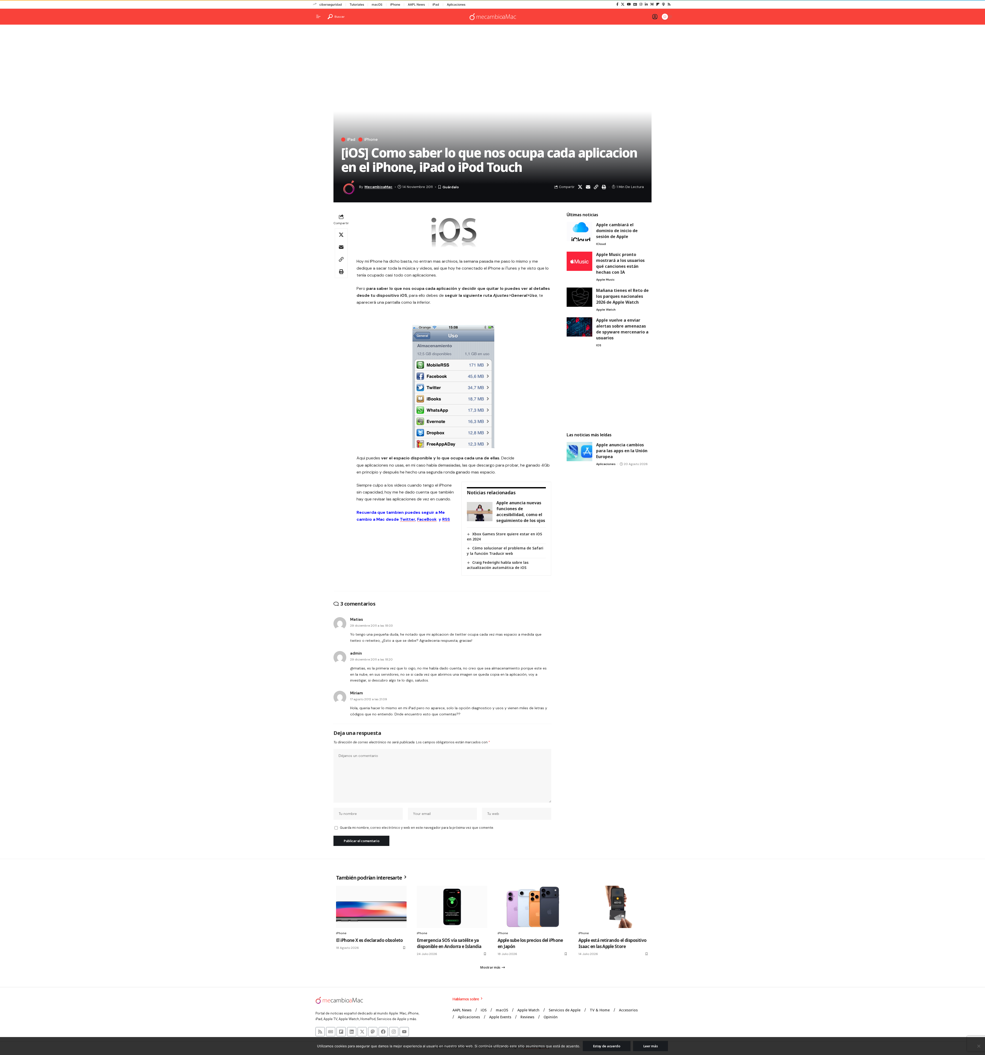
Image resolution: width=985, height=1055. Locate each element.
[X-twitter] (362, 1031)
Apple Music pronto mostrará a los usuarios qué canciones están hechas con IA (620, 263)
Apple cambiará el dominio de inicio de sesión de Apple (617, 230)
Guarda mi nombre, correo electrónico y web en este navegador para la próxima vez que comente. (417, 827)
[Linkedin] (351, 1031)
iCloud (601, 244)
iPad (435, 4)
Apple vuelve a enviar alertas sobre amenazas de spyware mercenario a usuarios (622, 329)
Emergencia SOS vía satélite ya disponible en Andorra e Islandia (449, 943)
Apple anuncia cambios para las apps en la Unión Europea (621, 450)
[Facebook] (617, 4)
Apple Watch (606, 310)
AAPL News (416, 4)
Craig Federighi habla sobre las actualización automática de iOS (497, 565)
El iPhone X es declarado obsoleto (369, 940)
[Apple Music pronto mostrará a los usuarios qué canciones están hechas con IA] (579, 261)
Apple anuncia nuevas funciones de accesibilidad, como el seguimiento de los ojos (520, 511)
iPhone (395, 4)
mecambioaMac (378, 186)
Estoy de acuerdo (606, 1046)
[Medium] (652, 4)
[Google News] (635, 4)
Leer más (650, 1046)
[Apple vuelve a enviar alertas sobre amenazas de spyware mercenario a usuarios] (579, 327)
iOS (598, 345)
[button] (336, 16)
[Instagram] (641, 4)
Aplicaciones (456, 4)
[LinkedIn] (646, 4)
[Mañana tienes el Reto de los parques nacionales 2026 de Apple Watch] (579, 297)
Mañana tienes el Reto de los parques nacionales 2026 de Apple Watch (622, 296)
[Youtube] (404, 1031)
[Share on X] (580, 187)
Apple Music (605, 280)
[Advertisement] (609, 390)
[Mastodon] (372, 1031)
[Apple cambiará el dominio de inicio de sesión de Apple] (579, 231)
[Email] (588, 187)
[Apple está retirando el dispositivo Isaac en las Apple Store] (613, 907)
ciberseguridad (330, 4)
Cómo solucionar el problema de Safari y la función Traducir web (505, 551)
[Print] (603, 187)
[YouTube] (629, 4)
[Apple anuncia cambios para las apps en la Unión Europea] (579, 451)
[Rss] (669, 4)
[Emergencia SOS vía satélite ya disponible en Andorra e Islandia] (452, 907)
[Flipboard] (658, 4)
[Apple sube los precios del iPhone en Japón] (533, 907)
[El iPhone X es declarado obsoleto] (371, 907)
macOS (377, 4)
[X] (623, 4)
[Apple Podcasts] (663, 4)
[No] (978, 1046)
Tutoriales (357, 4)
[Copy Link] (595, 187)
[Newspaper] (330, 1031)
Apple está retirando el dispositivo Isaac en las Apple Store (612, 943)
